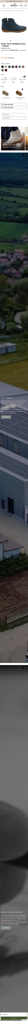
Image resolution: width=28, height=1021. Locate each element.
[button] (14, 51)
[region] (14, 138)
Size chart (6, 114)
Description (6, 117)
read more (6, 417)
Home (2, 10)
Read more (6, 927)
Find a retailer (14, 1)
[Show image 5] (16, 40)
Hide (25, 155)
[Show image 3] (13, 40)
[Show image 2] (11, 40)
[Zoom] (25, 35)
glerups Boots (7, 10)
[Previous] (7, 40)
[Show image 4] (14, 40)
